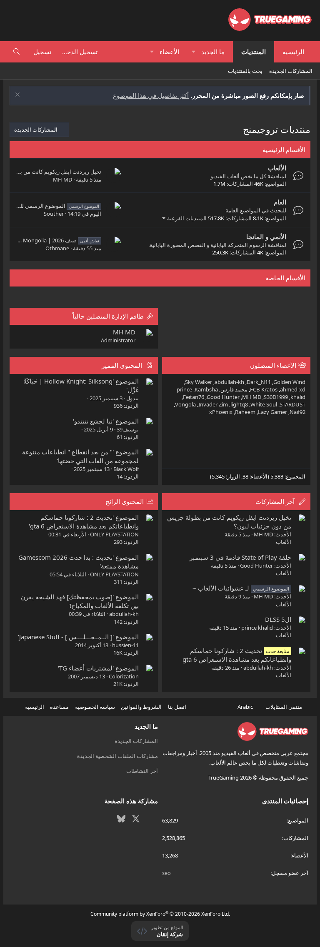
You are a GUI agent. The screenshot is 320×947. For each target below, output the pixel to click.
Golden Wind (289, 382)
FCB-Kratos (264, 389)
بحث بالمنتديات (245, 71)
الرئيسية (293, 51)
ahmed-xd (292, 389)
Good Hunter (223, 397)
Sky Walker (198, 382)
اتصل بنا (177, 706)
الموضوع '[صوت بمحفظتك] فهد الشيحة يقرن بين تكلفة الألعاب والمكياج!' (80, 601)
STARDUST (292, 404)
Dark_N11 (259, 382)
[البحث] (16, 51)
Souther (54, 213)
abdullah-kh (229, 382)
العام (280, 202)
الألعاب (277, 168)
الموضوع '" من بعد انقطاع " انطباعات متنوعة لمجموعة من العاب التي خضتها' (80, 456)
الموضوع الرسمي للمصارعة (50, 205)
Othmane (57, 248)
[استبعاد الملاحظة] (18, 95)
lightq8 (239, 404)
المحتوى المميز (122, 365)
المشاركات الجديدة (290, 71)
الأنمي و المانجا (266, 236)
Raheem (245, 412)
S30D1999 (276, 397)
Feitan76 (193, 397)
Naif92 (297, 412)
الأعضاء (169, 51)
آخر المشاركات (275, 501)
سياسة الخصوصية (95, 706)
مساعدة (59, 706)
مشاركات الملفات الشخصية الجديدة (117, 756)
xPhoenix (220, 412)
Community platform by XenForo (160, 913)
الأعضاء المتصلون (273, 365)
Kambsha (206, 389)
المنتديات (253, 51)
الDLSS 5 (278, 619)
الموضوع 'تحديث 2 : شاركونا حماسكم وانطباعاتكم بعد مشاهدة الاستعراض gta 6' (84, 521)
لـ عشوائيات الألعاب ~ (240, 588)
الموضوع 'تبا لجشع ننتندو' (106, 421)
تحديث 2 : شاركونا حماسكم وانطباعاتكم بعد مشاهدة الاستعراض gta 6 (236, 654)
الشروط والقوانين (141, 706)
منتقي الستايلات (284, 706)
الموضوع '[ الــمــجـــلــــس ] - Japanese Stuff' (78, 637)
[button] (194, 51)
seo (166, 873)
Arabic (246, 706)
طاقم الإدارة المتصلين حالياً (108, 316)
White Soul (263, 404)
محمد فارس (234, 389)
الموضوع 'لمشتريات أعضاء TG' (98, 668)
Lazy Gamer (272, 412)
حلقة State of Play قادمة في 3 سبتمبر (240, 557)
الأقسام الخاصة (285, 278)
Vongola (185, 404)
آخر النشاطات (142, 771)
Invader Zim (213, 404)
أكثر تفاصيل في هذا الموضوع (151, 95)
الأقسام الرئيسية (283, 149)
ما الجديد (213, 51)
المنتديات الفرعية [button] (187, 218)
